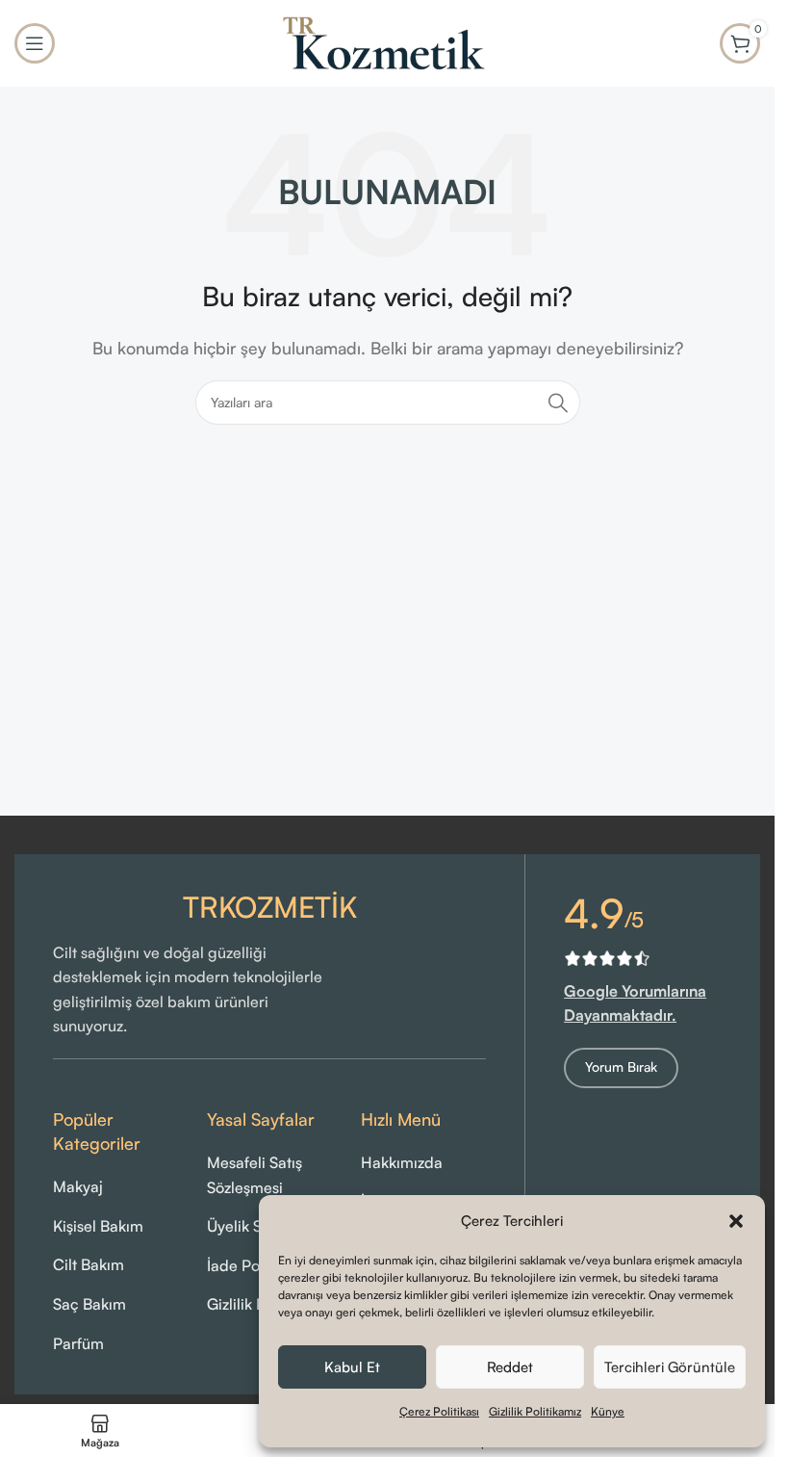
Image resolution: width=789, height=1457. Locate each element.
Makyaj (78, 1186)
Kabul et (352, 1367)
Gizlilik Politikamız (535, 1411)
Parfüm (78, 1343)
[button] (736, 1221)
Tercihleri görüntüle (669, 1367)
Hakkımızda (402, 1162)
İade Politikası (255, 1265)
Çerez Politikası (439, 1411)
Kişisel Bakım (98, 1226)
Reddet (510, 1367)
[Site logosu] (387, 41)
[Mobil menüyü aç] (34, 43)
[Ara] (558, 402)
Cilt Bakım (88, 1264)
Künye (607, 1411)
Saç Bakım (89, 1304)
